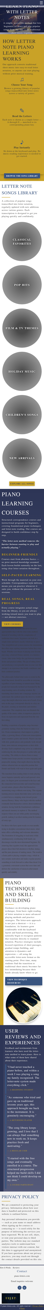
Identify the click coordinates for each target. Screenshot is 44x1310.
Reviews (16, 1267)
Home (22, 1308)
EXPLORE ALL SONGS (22, 483)
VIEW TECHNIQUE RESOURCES (17, 981)
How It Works (5, 1267)
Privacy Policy (38, 1306)
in (24, 1287)
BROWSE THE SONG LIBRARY (22, 175)
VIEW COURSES (12, 624)
